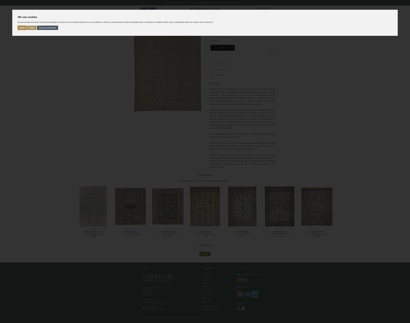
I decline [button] (32, 28)
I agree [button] (22, 28)
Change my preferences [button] (47, 28)
